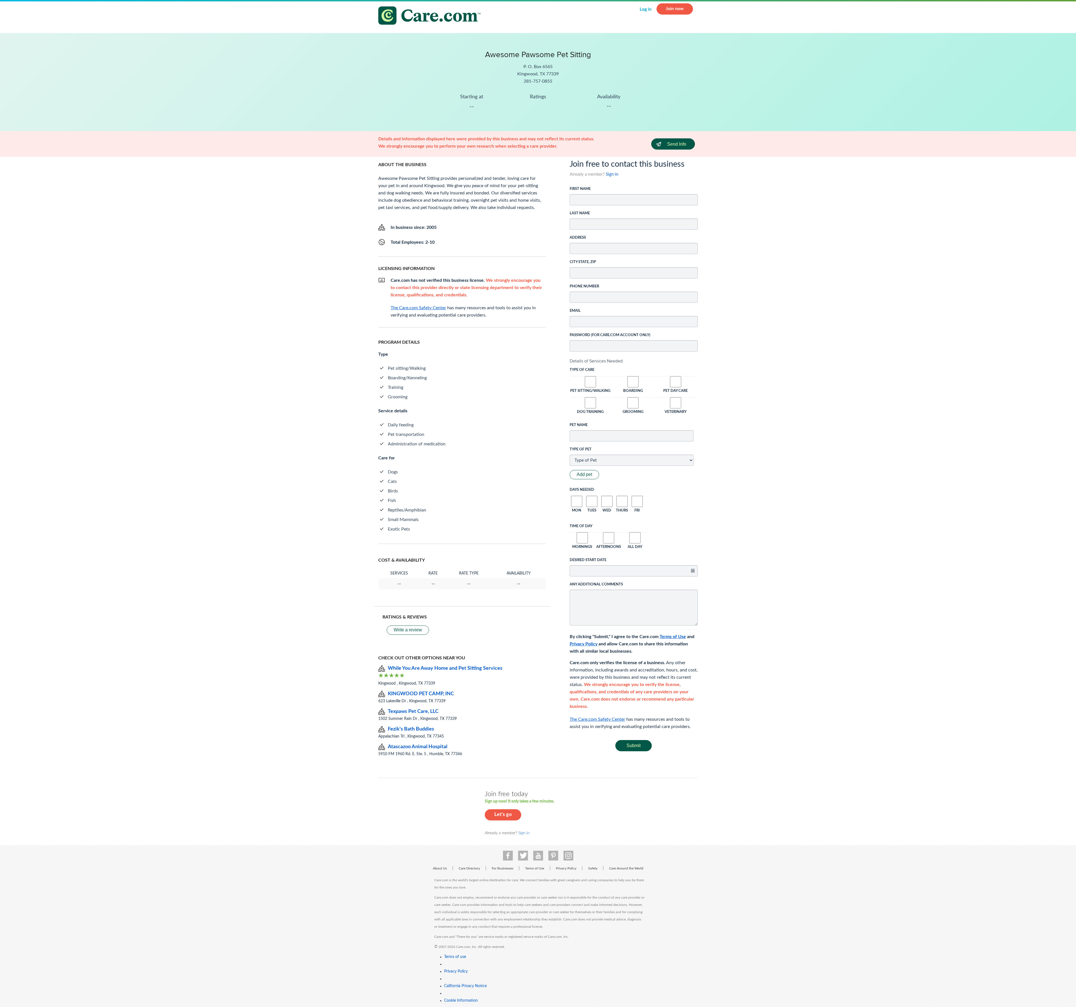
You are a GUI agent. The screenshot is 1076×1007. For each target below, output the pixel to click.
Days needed (582, 490)
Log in (645, 9)
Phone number (584, 286)
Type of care (582, 370)
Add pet (584, 474)
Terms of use (455, 957)
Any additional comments (596, 584)
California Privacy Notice (465, 986)
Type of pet (581, 449)
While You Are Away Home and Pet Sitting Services (445, 668)
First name (580, 189)
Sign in (612, 174)
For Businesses (502, 868)
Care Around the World (626, 868)
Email (575, 311)
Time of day (581, 526)
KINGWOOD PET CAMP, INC (421, 693)
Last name (580, 213)
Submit (634, 745)
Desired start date (588, 560)
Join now (675, 8)
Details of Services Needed (596, 361)
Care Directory (469, 868)
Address (578, 237)
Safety (592, 868)
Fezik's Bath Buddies (411, 729)
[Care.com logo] (431, 16)
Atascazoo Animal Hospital (417, 746)
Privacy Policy (583, 644)
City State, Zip (583, 262)
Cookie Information (461, 1001)
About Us (440, 868)
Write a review (408, 629)
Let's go (503, 814)
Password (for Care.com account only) (610, 335)
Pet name (579, 425)
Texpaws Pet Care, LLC (413, 711)
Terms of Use (673, 636)
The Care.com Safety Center (597, 719)
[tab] (634, 361)
